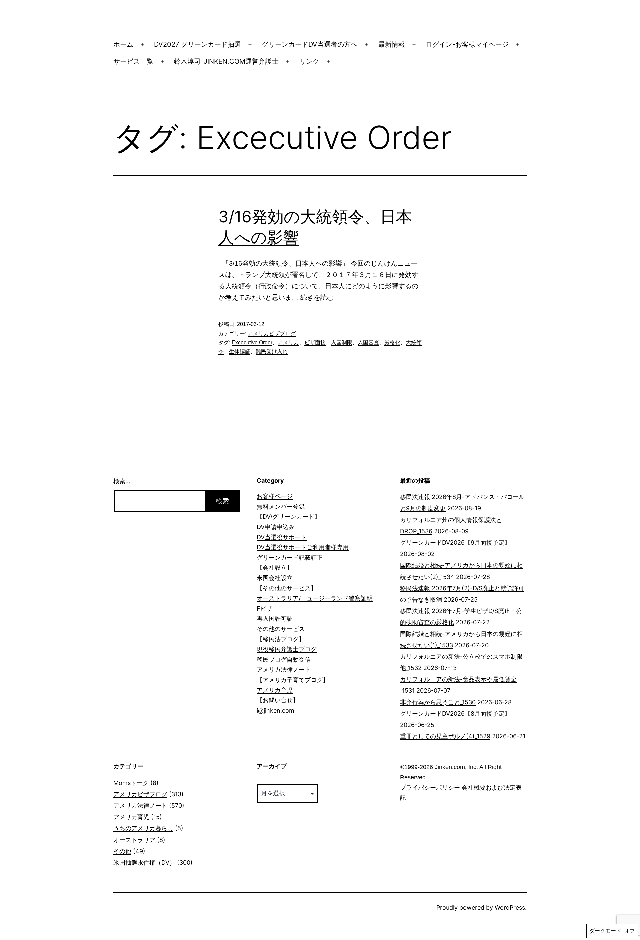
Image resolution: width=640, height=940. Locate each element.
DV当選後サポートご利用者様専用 (303, 547)
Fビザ (264, 608)
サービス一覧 (133, 61)
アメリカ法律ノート (284, 669)
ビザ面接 (315, 342)
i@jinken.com (275, 710)
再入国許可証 (275, 618)
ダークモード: (606, 931)
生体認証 (239, 351)
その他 (122, 851)
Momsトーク (131, 782)
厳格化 (392, 342)
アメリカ (288, 342)
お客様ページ (275, 496)
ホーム (123, 44)
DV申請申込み (276, 526)
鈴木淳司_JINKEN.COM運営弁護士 (226, 61)
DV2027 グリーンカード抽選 (197, 44)
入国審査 (368, 342)
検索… (121, 481)
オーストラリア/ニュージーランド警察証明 (315, 598)
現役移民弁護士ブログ (287, 649)
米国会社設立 (275, 577)
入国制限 (341, 342)
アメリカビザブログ (272, 333)
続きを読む (317, 297)
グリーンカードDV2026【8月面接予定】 (455, 713)
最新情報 (391, 44)
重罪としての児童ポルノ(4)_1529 (445, 736)
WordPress (510, 907)
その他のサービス (281, 628)
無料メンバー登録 (281, 506)
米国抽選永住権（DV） (144, 862)
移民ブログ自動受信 (284, 659)
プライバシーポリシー (430, 787)
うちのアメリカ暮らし (143, 828)
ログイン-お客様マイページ (467, 44)
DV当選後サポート (282, 537)
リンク (309, 61)
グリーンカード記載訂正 (290, 557)
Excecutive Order (252, 342)
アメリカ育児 (275, 690)
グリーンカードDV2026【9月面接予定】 (455, 542)
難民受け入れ (272, 351)
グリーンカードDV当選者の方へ (309, 44)
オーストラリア (134, 839)
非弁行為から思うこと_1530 (438, 702)
